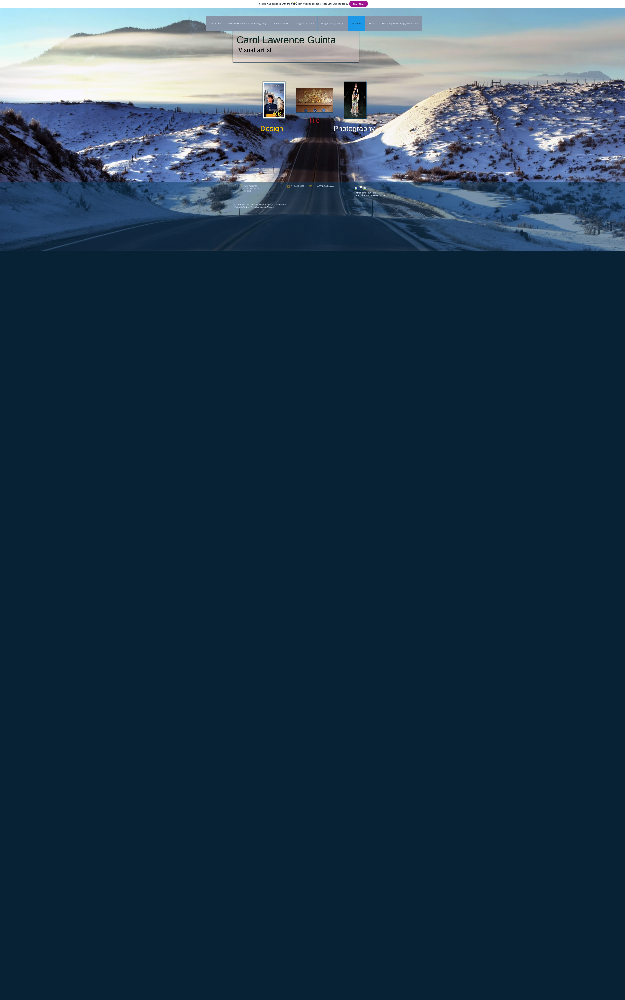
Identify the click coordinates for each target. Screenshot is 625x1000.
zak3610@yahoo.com (325, 186)
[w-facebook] (356, 189)
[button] (274, 100)
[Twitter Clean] (361, 187)
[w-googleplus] (365, 189)
